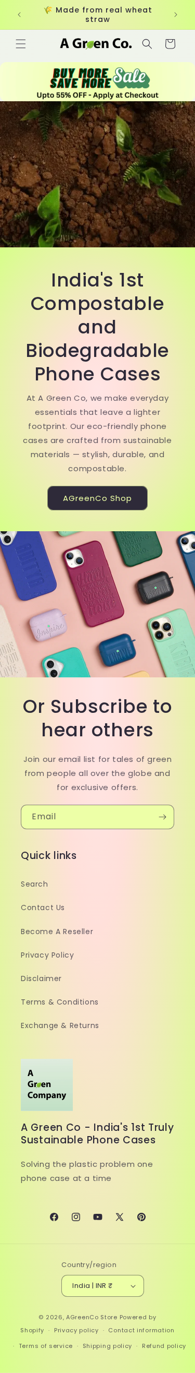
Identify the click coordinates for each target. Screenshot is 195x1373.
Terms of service (46, 1346)
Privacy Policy (47, 955)
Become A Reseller (57, 931)
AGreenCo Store (92, 1317)
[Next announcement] (175, 14)
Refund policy (164, 1346)
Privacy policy (76, 1330)
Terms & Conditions (60, 1002)
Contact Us (43, 907)
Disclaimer (41, 978)
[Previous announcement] (19, 14)
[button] (20, 43)
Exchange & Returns (60, 1025)
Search (34, 884)
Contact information (141, 1330)
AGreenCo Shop (97, 498)
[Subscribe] (162, 817)
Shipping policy (108, 1346)
